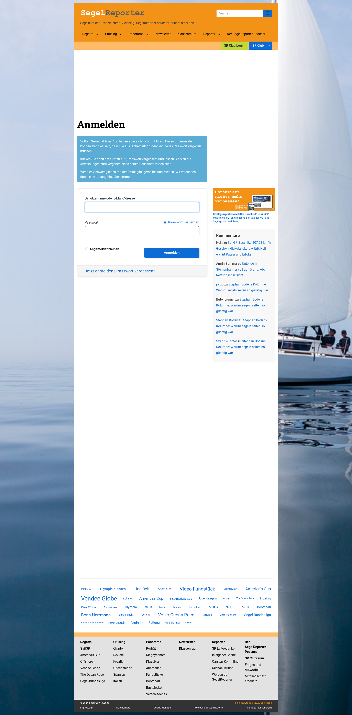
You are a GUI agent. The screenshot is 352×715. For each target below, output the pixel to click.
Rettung (154, 623)
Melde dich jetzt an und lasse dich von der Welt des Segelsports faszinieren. (241, 218)
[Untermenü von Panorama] (147, 34)
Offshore (86, 661)
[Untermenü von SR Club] (269, 46)
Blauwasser (111, 607)
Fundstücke (154, 674)
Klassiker (152, 661)
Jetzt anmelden (99, 271)
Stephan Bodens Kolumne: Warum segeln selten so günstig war (240, 305)
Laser (162, 607)
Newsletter (187, 642)
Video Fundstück (197, 589)
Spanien (119, 674)
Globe (95, 668)
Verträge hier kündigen (259, 707)
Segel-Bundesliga (257, 615)
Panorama (153, 642)
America (86, 655)
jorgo (219, 284)
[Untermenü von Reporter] (219, 34)
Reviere (118, 655)
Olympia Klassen (113, 589)
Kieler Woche (88, 607)
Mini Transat (172, 622)
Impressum (86, 707)
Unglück (141, 588)
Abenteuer (164, 589)
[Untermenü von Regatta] (97, 34)
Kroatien (119, 661)
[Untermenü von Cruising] (121, 34)
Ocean (91, 674)
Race (100, 674)
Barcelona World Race (92, 622)
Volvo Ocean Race (176, 614)
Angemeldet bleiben (104, 249)
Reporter (218, 642)
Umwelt (207, 614)
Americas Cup (151, 598)
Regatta (86, 642)
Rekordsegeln (116, 622)
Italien (117, 681)
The (83, 674)
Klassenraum (188, 648)
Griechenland (122, 668)
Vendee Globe (99, 598)
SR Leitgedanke (223, 648)
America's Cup (258, 588)
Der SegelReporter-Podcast (256, 647)
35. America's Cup (181, 598)
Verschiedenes (156, 694)
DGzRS (148, 607)
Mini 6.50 (86, 588)
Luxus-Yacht (126, 614)
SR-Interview (230, 588)
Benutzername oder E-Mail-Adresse (110, 198)
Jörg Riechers (228, 614)
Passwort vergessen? (135, 271)
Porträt (246, 607)
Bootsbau (264, 607)
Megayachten (156, 655)
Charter (118, 648)
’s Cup (96, 655)
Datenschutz (123, 707)
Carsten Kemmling (225, 661)
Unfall (226, 598)
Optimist (177, 607)
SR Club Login (234, 45)
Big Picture (194, 607)
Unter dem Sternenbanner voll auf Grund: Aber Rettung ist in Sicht (241, 269)
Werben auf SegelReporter (209, 707)
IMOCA (213, 607)
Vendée (85, 668)
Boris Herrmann (96, 614)
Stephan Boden (227, 320)
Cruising (137, 623)
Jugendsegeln (207, 598)
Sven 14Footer (226, 341)
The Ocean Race (245, 598)
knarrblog (265, 598)
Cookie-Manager (163, 707)
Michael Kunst (222, 668)
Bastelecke (154, 688)
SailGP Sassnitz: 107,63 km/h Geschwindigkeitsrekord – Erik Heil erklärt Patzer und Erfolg (243, 248)
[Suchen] (267, 13)
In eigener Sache (224, 655)
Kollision (128, 598)
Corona (146, 614)
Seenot (188, 622)
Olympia (131, 607)
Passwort (91, 222)
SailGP (230, 607)
